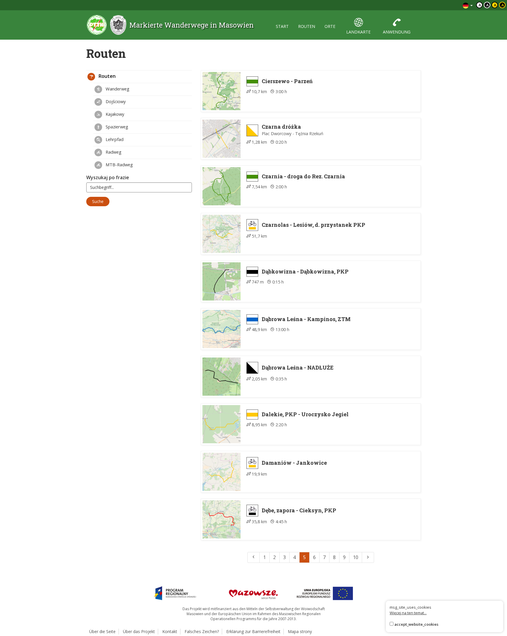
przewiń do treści (442, 5)
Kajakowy (114, 114)
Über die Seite (102, 631)
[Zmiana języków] (467, 5)
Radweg (112, 152)
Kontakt (169, 631)
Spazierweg (116, 127)
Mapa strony (300, 631)
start (282, 26)
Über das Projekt (139, 631)
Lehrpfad (114, 139)
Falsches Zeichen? (202, 631)
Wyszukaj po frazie (107, 177)
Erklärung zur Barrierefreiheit (253, 631)
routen (306, 26)
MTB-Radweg (118, 164)
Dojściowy (115, 101)
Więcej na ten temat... (408, 612)
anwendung (396, 32)
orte (330, 26)
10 (355, 557)
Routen (106, 76)
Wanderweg (116, 89)
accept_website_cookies (416, 624)
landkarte (358, 32)
